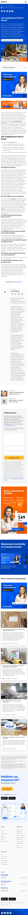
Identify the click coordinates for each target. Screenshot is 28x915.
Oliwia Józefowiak (7, 678)
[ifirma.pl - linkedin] (8, 913)
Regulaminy (3, 902)
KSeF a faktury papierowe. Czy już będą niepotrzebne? (11, 701)
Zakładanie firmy (19, 829)
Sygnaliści (2, 904)
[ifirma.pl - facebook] (2, 913)
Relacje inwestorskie (19, 902)
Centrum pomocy (4, 856)
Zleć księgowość (7, 789)
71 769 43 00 (23, 890)
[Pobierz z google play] (12, 798)
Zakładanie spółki (19, 831)
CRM (17, 845)
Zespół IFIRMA (5, 7)
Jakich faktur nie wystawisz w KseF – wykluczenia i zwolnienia (13, 738)
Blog (2, 854)
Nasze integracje (4, 862)
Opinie (2, 835)
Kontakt (2, 839)
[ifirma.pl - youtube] (10, 913)
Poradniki (2, 858)
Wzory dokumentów (4, 860)
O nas (2, 829)
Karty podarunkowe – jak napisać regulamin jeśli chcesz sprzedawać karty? (13, 630)
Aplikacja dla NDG (19, 843)
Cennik (2, 831)
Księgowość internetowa (20, 837)
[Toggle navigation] (25, 2)
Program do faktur (19, 839)
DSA (10, 904)
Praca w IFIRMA (4, 833)
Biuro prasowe (3, 837)
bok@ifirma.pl (3, 877)
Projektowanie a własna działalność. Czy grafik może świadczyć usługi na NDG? (12, 666)
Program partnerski (4, 841)
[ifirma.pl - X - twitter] (5, 913)
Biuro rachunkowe (19, 833)
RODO (7, 904)
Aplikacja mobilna (19, 847)
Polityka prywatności (10, 902)
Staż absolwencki (18, 281)
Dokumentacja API (4, 864)
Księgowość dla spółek (20, 835)
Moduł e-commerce (20, 841)
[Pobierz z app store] (4, 798)
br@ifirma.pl (3, 884)
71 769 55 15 (23, 877)
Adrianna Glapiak (7, 643)
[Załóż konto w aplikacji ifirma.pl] (14, 84)
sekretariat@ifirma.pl (4, 890)
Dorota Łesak (6, 748)
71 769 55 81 (23, 884)
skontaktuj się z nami (9, 425)
